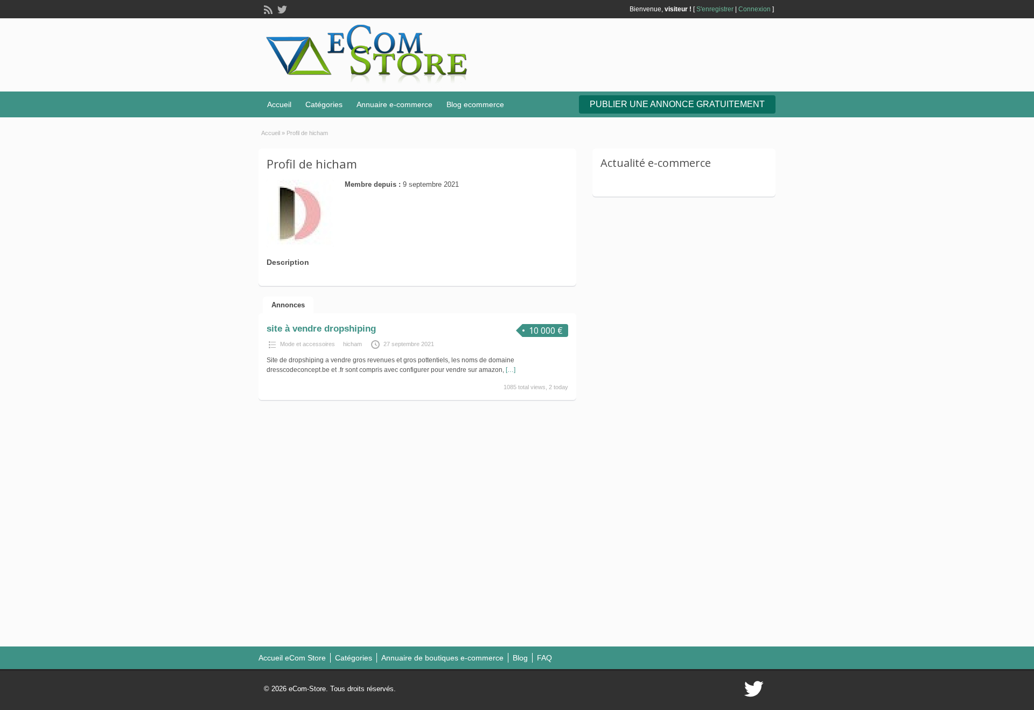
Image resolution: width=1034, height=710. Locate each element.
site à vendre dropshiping (321, 329)
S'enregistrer (714, 9)
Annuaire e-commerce (394, 104)
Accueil (279, 104)
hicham (352, 344)
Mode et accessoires (307, 344)
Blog (520, 657)
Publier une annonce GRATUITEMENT (677, 104)
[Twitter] (281, 8)
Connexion (754, 9)
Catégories (324, 104)
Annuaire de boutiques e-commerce (442, 657)
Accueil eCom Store (292, 657)
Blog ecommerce (475, 104)
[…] (510, 370)
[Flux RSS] (267, 8)
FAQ (544, 657)
